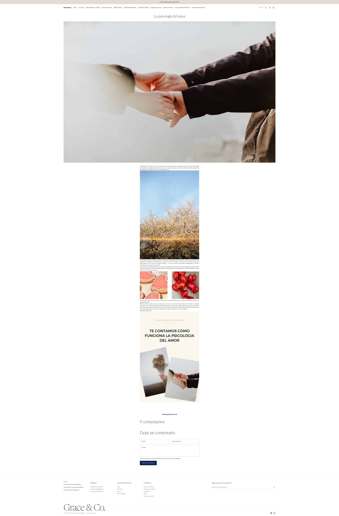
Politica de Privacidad (96, 491)
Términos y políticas (91, 513)
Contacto (120, 489)
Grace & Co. (70, 513)
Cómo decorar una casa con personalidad (73, 487)
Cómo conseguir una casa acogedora (72, 484)
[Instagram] (274, 513)
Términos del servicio (96, 487)
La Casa (65, 481)
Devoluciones (121, 494)
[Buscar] (266, 8)
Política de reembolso (97, 489)
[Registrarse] (273, 487)
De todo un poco (149, 496)
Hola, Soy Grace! (149, 487)
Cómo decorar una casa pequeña (71, 490)
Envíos (119, 491)
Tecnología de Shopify (79, 513)
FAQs (118, 487)
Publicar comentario (148, 463)
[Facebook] (271, 513)
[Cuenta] (270, 8)
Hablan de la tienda (149, 489)
